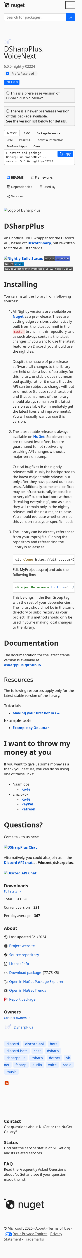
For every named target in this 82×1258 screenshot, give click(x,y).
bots (53, 1043)
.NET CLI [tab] (12, 133)
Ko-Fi (25, 789)
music (11, 1071)
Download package (25, 972)
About (40, 1228)
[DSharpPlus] (8, 1027)
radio (67, 1064)
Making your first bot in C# (36, 713)
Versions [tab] (17, 196)
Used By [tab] (49, 187)
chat (37, 1050)
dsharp (53, 1050)
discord (13, 1043)
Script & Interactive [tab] (50, 140)
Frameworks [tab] (43, 177)
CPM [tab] (10, 140)
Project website (22, 945)
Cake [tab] (36, 146)
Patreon (28, 809)
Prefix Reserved (23, 73)
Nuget (18, 316)
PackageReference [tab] (48, 133)
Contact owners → (17, 1018)
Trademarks (34, 1239)
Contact (12, 1121)
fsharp (21, 1064)
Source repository (24, 954)
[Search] (70, 17)
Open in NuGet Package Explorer (36, 981)
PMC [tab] (27, 133)
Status (11, 1142)
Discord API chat (18, 862)
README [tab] (17, 177)
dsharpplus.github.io (22, 665)
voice (52, 1064)
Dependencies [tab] (21, 187)
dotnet (54, 1057)
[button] (65, 154)
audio (37, 1064)
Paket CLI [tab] (25, 140)
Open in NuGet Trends (27, 990)
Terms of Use (59, 1228)
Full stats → (12, 891)
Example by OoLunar (31, 727)
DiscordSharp (39, 243)
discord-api (34, 1043)
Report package (22, 999)
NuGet (39, 436)
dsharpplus (16, 1057)
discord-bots (17, 1050)
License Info (19, 963)
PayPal (27, 804)
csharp (37, 1057)
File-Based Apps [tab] (17, 146)
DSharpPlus (23, 1027)
